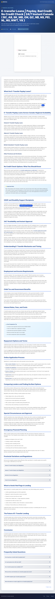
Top (44, 596)
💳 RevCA (4, 2)
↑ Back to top (48, 586)
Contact (52, 596)
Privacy (48, 596)
